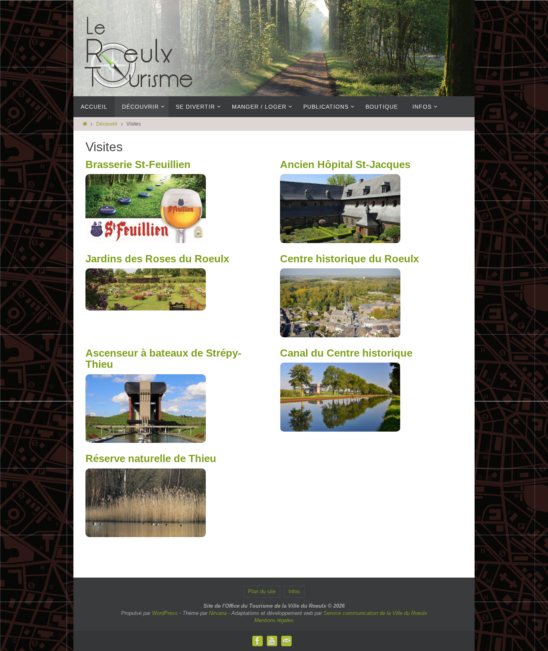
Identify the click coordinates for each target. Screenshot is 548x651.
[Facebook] (257, 641)
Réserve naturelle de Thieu (150, 458)
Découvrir (107, 124)
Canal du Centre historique (346, 353)
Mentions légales (274, 620)
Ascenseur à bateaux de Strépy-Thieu (163, 359)
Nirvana (218, 613)
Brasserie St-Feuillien (138, 164)
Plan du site (262, 591)
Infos (294, 591)
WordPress (165, 613)
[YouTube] (272, 641)
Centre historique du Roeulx (349, 259)
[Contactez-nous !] (286, 641)
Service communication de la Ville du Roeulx (375, 613)
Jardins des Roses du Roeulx (157, 259)
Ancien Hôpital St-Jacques (345, 164)
